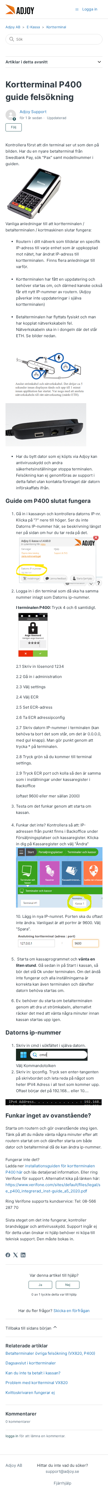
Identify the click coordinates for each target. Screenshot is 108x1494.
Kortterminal (56, 27)
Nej (67, 1285)
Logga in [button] (89, 9)
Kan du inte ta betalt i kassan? (33, 1372)
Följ (13, 127)
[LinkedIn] (23, 1255)
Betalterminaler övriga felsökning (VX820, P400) (50, 1353)
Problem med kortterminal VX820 (37, 1382)
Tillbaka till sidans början (29, 1328)
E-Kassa (33, 27)
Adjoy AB (13, 27)
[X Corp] (15, 1255)
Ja (40, 1285)
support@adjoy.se (62, 1471)
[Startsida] (20, 9)
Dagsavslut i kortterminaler (31, 1362)
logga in (12, 1436)
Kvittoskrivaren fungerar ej (30, 1392)
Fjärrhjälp (62, 1483)
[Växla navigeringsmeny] (77, 9)
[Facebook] (8, 1255)
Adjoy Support (33, 111)
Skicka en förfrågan (71, 1310)
